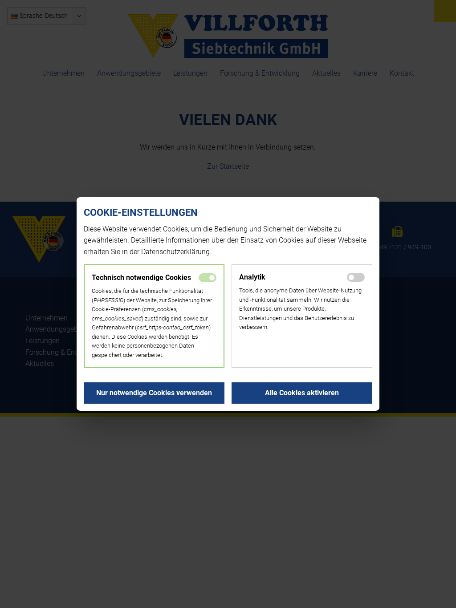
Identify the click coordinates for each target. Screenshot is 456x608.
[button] (154, 393)
